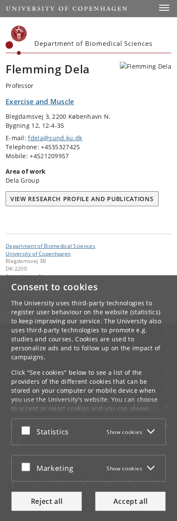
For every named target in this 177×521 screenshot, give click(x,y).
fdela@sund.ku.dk (55, 138)
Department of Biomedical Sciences (50, 245)
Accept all (130, 501)
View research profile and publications (82, 199)
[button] (164, 7)
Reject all (47, 501)
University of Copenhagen (38, 253)
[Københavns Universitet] (16, 40)
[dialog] (88, 398)
